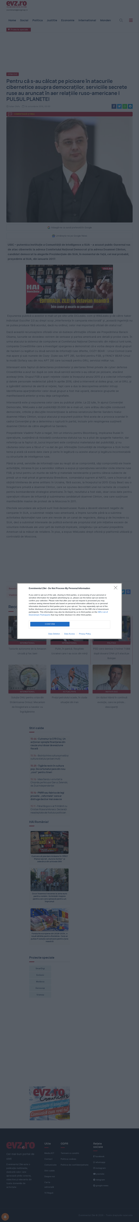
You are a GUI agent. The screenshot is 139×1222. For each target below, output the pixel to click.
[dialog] (69, 611)
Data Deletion (54, 634)
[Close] (116, 588)
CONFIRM (50, 624)
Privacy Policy (85, 634)
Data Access (69, 634)
